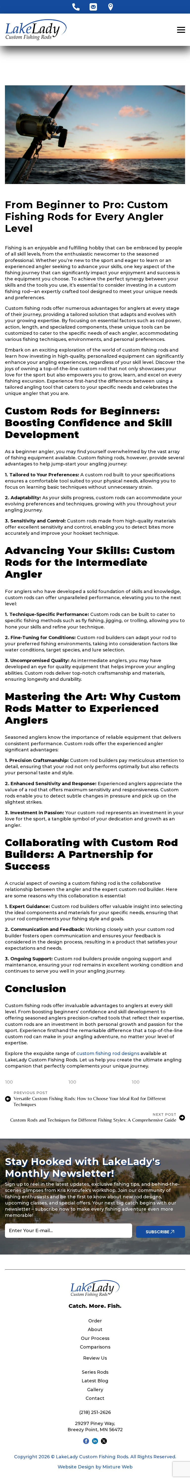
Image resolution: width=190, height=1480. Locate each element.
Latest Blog (95, 1381)
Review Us (95, 1358)
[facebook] (86, 1441)
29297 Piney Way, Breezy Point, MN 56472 (95, 1426)
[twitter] (104, 1441)
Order (95, 1321)
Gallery (95, 1389)
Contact (95, 1398)
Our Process (95, 1338)
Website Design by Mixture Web (95, 1467)
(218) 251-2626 (95, 1412)
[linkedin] (95, 1441)
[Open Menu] (181, 30)
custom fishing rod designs (107, 1053)
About (95, 1329)
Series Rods (95, 1372)
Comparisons (95, 1347)
